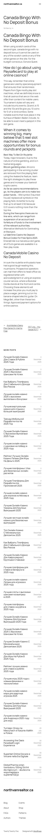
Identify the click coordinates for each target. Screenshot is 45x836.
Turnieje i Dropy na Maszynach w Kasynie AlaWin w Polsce (18, 730)
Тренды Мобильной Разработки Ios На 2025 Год (14, 421)
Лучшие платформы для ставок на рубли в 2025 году (15, 606)
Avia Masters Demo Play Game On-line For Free (13, 328)
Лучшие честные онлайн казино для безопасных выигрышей (16, 520)
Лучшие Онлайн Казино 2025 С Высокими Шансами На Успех (16, 371)
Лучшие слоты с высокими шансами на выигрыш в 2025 (17, 594)
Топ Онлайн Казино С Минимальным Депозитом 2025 (13, 532)
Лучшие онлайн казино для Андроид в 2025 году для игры (16, 718)
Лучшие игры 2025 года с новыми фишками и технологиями (16, 681)
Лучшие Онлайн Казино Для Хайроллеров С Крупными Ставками (16, 557)
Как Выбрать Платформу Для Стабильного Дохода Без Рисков (17, 384)
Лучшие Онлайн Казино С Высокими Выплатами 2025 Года (16, 433)
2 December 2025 (37, 594)
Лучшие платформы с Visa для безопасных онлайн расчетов (17, 470)
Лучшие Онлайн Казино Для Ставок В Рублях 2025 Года (16, 359)
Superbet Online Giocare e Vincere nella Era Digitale (17, 755)
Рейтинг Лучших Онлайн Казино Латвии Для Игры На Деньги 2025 (16, 458)
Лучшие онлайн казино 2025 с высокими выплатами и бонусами (15, 396)
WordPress (37, 831)
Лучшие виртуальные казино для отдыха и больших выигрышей (15, 409)
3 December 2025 (37, 359)
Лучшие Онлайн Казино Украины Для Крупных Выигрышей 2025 (16, 508)
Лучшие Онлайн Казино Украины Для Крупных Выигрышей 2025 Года (16, 619)
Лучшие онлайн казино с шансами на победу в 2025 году (15, 446)
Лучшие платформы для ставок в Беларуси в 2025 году (16, 569)
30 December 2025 (37, 742)
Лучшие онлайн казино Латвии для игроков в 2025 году (15, 582)
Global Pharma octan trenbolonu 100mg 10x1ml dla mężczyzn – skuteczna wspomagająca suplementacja (17, 770)
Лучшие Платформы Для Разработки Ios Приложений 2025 (16, 483)
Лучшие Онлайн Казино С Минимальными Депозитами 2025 (17, 644)
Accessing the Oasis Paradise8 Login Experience (14, 743)
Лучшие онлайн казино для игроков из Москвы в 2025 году (16, 495)
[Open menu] (40, 4)
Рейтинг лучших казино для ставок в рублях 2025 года (16, 668)
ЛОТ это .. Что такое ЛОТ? (34, 328)
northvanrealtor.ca (13, 3)
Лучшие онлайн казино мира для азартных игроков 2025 (15, 693)
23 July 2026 (39, 730)
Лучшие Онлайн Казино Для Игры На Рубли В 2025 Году (16, 656)
